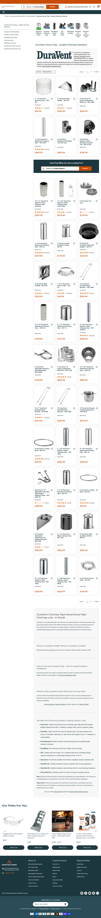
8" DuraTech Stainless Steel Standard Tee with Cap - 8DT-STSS (86, 141)
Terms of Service (33, 886)
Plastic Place (80, 876)
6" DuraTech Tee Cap (85, 202)
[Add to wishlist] (94, 7)
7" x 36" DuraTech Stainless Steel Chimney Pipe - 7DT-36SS (64, 451)
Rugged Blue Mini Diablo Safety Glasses (13, 835)
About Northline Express (35, 864)
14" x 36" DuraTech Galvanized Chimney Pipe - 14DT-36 (87, 368)
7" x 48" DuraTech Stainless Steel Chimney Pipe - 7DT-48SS (64, 581)
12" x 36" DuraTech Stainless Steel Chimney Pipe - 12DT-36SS (64, 203)
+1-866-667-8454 (9, 873)
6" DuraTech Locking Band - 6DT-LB (87, 491)
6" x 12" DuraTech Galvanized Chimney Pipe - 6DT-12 (64, 326)
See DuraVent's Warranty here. (51, 66)
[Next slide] (96, 831)
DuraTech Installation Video (67, 675)
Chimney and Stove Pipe (17, 16)
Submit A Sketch (60, 704)
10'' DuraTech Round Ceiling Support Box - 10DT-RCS (87, 410)
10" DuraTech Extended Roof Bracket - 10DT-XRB (64, 410)
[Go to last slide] (5, 831)
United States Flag (82, 873)
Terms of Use (55, 908)
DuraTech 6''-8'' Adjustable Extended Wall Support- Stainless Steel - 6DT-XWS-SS (42, 493)
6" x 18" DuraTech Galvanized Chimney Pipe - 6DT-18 (64, 491)
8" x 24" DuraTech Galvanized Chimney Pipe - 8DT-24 (87, 450)
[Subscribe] (65, 904)
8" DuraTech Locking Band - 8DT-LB (42, 449)
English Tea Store (82, 867)
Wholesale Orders (33, 870)
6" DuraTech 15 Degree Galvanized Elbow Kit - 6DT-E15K (64, 368)
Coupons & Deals (57, 880)
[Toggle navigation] (4, 12)
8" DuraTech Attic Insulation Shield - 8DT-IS (86, 536)
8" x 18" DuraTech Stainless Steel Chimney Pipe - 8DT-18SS (42, 581)
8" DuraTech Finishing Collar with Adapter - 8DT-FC (87, 245)
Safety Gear (80, 864)
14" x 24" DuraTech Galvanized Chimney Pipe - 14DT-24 (42, 326)
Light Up (79, 870)
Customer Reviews (33, 880)
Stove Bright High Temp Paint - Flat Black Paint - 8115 (61, 836)
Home (7, 16)
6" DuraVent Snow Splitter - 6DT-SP (63, 99)
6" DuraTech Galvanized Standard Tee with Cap (64, 141)
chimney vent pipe (79, 56)
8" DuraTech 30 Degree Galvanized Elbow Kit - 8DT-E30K (87, 100)
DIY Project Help (33, 867)
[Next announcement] (98, 2)
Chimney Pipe (58, 791)
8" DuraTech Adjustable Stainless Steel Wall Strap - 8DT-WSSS (42, 369)
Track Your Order (57, 886)
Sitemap (54, 883)
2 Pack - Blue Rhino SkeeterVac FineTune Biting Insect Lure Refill (85, 836)
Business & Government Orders (78, 7)
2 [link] (87, 72)
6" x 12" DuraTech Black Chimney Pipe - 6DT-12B (64, 536)
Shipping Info (56, 867)
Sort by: (39, 72)
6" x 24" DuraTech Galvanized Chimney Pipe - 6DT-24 (42, 245)
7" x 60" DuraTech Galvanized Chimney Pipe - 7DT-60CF (42, 141)
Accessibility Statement (35, 873)
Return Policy (56, 870)
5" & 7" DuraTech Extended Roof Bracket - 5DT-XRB (41, 410)
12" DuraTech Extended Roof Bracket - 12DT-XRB (87, 285)
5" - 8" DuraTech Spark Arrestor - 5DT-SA (42, 100)
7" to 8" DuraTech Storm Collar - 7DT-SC (64, 285)
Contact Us (55, 864)
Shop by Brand (30, 16)
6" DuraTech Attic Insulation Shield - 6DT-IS (63, 245)
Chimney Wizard (49, 704)
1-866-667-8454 (83, 704)
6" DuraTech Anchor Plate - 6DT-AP (87, 579)
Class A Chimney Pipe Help (36, 876)
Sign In (54, 876)
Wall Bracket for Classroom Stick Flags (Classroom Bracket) (38, 836)
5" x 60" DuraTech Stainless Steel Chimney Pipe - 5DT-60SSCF (87, 327)
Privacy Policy (32, 883)
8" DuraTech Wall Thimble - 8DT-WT (41, 285)
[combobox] (36, 7)
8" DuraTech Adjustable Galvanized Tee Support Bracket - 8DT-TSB (41, 537)
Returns (54, 873)
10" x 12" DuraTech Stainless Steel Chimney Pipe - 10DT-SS (41, 203)
